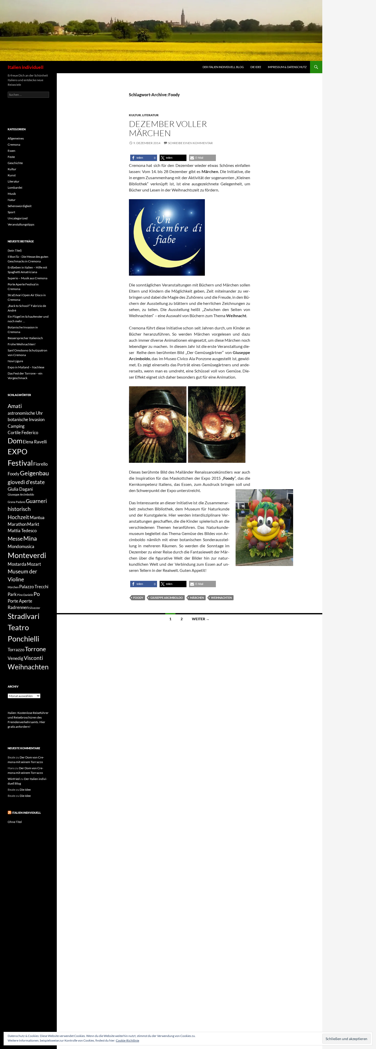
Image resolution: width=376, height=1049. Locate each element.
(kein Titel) (15, 250)
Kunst (12, 175)
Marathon (17, 524)
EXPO (17, 451)
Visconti (33, 658)
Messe (15, 538)
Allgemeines (16, 138)
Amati (15, 406)
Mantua (37, 517)
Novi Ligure (15, 361)
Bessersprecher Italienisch (25, 338)
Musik (12, 194)
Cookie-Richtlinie (127, 1040)
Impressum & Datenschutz (287, 67)
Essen (11, 151)
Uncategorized (18, 218)
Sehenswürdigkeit (19, 206)
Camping (16, 426)
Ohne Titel (15, 822)
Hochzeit (18, 517)
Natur (12, 200)
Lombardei (15, 187)
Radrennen (18, 607)
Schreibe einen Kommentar (190, 143)
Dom (15, 440)
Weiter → (200, 619)
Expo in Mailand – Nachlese (26, 367)
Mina (30, 538)
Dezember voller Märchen (168, 128)
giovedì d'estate (26, 482)
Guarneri (36, 501)
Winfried (14, 779)
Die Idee (255, 67)
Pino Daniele (25, 594)
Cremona (14, 144)
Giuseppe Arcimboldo (166, 597)
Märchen (197, 597)
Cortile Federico (23, 432)
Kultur (135, 115)
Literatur (150, 115)
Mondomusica (21, 546)
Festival (20, 462)
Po (37, 594)
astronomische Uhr (25, 413)
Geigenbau (34, 473)
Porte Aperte (20, 601)
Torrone (35, 648)
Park (12, 594)
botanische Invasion (26, 419)
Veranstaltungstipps (21, 224)
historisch (19, 509)
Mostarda (17, 564)
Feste (11, 157)
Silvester (34, 607)
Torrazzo (16, 649)
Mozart (34, 564)
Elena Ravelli (35, 441)
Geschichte (15, 163)
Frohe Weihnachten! (22, 344)
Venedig (15, 658)
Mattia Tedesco (22, 530)
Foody (138, 597)
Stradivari (23, 616)
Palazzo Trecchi (33, 586)
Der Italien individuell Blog (223, 67)
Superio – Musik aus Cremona (27, 278)
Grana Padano (16, 502)
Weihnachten (221, 597)
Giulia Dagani (20, 489)
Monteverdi (27, 555)
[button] (143, 158)
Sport (11, 212)
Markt (33, 524)
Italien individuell (25, 67)
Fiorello (40, 464)
